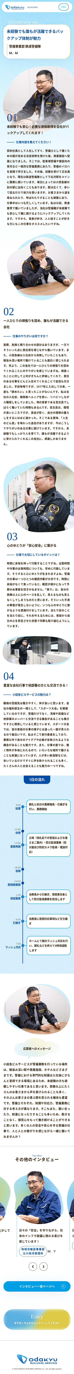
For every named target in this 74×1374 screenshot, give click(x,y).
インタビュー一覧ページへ (37, 1286)
